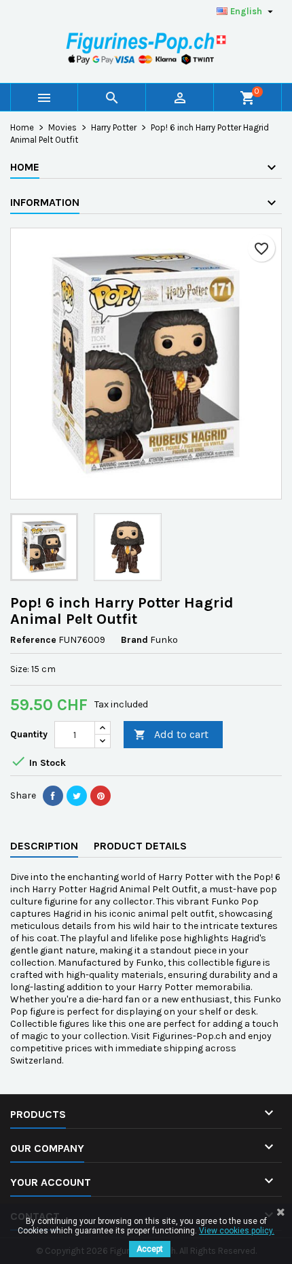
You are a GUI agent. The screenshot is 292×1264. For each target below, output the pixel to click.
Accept (149, 1249)
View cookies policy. (236, 1230)
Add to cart (171, 734)
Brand (134, 640)
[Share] (53, 796)
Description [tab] (44, 845)
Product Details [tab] (140, 845)
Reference (33, 640)
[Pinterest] (100, 796)
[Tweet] (77, 796)
